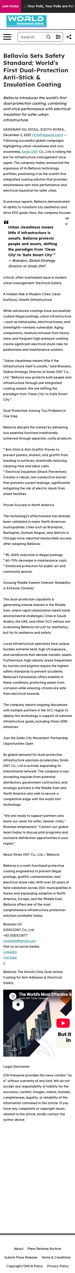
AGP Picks (10, 6)
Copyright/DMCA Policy (24, 1266)
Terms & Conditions (56, 1257)
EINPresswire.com (47, 135)
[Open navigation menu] (7, 37)
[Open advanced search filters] (58, 36)
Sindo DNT (30, 152)
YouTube (10, 958)
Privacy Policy (58, 1266)
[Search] (48, 36)
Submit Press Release (20, 1257)
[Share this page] (69, 37)
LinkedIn (10, 952)
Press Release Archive (44, 1249)
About (18, 1249)
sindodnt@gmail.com (19, 941)
